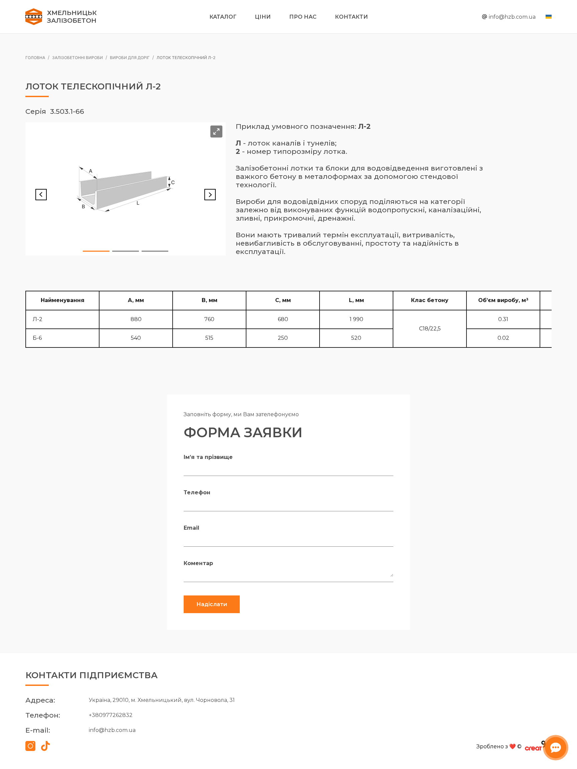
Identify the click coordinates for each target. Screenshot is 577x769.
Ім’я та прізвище (208, 457)
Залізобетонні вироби (77, 57)
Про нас (303, 17)
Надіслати (211, 604)
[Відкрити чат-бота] (555, 747)
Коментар (198, 563)
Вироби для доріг (130, 57)
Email (191, 528)
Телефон (197, 492)
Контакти (351, 17)
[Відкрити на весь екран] (216, 131)
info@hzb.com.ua (512, 17)
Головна (35, 57)
